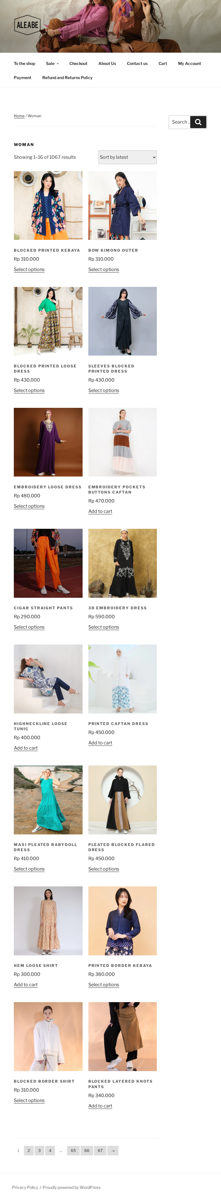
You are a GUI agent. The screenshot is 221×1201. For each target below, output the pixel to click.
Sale (50, 63)
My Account (189, 63)
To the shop (24, 63)
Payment (22, 77)
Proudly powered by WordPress (71, 1187)
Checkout (78, 63)
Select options (29, 269)
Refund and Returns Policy (67, 77)
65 (73, 1150)
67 (100, 1150)
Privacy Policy (25, 1187)
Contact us (137, 63)
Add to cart (100, 511)
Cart (163, 63)
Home (19, 115)
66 (86, 1150)
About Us (107, 63)
